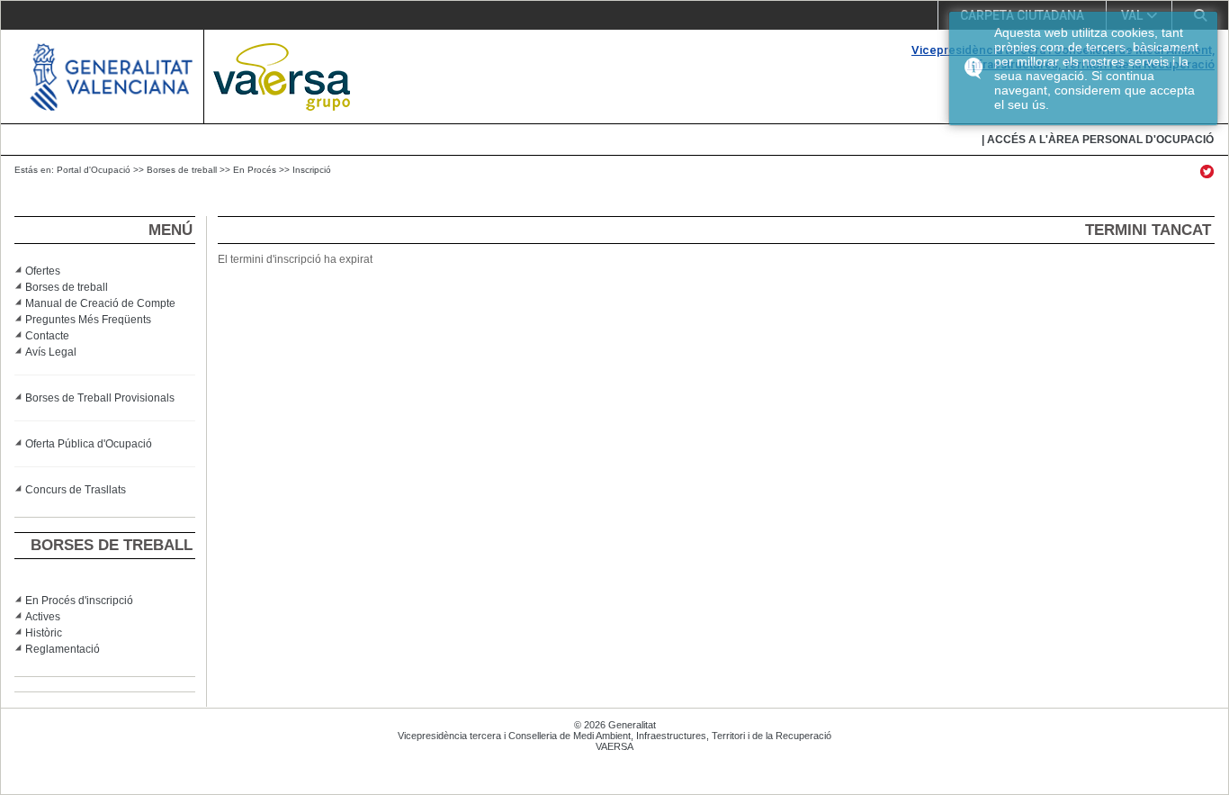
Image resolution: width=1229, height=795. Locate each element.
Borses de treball (182, 170)
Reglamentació (62, 649)
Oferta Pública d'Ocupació (88, 444)
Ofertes (42, 271)
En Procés (254, 170)
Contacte (47, 336)
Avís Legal (50, 352)
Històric (43, 633)
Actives (42, 616)
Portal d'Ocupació (93, 170)
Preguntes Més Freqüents (88, 319)
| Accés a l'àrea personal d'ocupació (1098, 139)
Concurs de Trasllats (75, 489)
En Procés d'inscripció (79, 600)
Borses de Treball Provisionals (100, 398)
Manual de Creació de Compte (100, 303)
